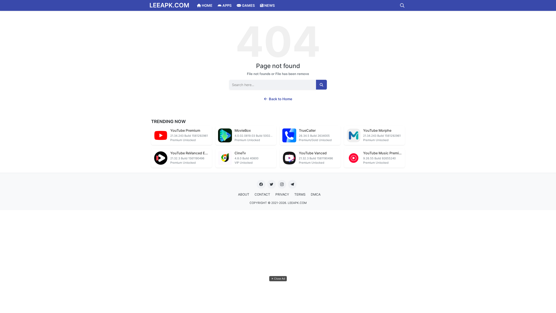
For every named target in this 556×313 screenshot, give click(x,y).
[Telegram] (292, 184)
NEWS (269, 5)
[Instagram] (282, 184)
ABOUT (243, 194)
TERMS (300, 194)
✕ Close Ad (278, 278)
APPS (227, 5)
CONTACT (262, 194)
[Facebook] (261, 184)
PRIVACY (282, 194)
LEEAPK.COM (169, 5)
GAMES (248, 5)
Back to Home (280, 99)
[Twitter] (271, 184)
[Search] (402, 5)
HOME (206, 5)
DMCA (316, 194)
